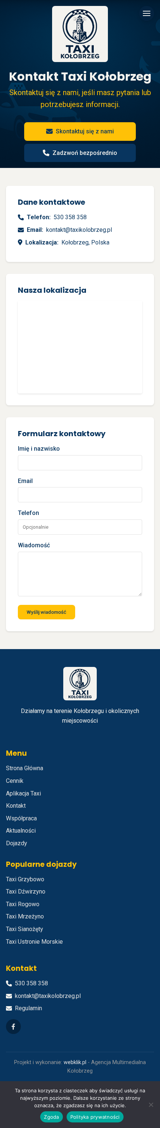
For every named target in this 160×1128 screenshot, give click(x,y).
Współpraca (21, 818)
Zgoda (51, 1117)
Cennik (14, 780)
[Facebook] (13, 1026)
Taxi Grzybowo (25, 879)
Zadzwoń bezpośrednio (84, 152)
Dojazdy (16, 843)
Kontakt (16, 805)
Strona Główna (24, 768)
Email (25, 480)
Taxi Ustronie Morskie (34, 941)
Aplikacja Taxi (23, 793)
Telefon (28, 512)
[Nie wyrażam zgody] (150, 1104)
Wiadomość (34, 545)
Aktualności (21, 830)
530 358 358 (70, 217)
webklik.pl (75, 1062)
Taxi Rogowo (22, 904)
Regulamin (28, 1008)
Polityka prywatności (95, 1117)
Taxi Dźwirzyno (25, 891)
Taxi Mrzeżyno (25, 916)
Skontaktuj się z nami (85, 131)
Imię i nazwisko (39, 448)
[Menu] (146, 13)
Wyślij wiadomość (46, 612)
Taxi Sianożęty (24, 929)
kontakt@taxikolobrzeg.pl (79, 229)
